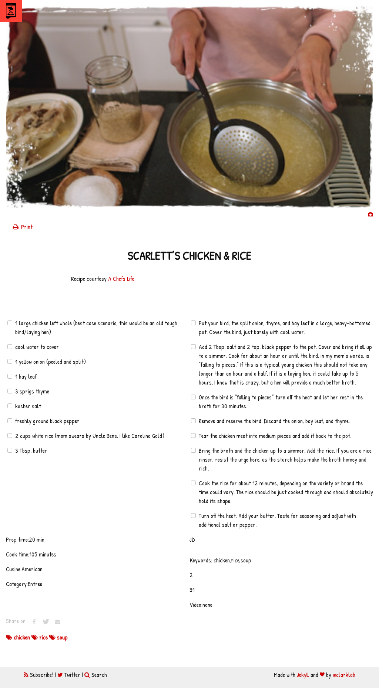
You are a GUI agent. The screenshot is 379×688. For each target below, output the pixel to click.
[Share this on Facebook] (34, 621)
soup (62, 637)
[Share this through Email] (58, 621)
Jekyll (303, 675)
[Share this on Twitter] (46, 621)
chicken (21, 637)
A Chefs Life (121, 279)
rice (43, 637)
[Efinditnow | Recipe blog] (11, 11)
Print (26, 227)
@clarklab (344, 675)
